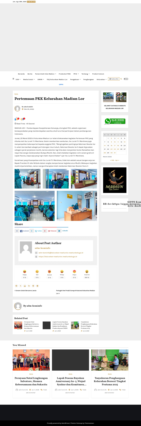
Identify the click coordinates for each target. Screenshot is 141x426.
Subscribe (114, 79)
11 (118, 142)
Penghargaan (88, 79)
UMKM (40, 79)
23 (111, 149)
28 (105, 153)
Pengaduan (74, 79)
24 (115, 149)
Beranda (21, 74)
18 (118, 145)
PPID (76, 74)
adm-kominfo (28, 107)
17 (114, 145)
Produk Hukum (98, 74)
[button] (13, 78)
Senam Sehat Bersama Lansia (25, 290)
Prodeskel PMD (65, 74)
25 (118, 149)
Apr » (117, 160)
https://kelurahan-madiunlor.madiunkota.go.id (58, 257)
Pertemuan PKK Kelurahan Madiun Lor (49, 99)
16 (111, 145)
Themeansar (89, 423)
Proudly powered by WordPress (58, 423)
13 (124, 142)
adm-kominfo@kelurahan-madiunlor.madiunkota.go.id (61, 253)
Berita (30, 74)
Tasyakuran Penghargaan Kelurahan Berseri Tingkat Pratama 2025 (110, 381)
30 (111, 153)
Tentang (85, 74)
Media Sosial (28, 79)
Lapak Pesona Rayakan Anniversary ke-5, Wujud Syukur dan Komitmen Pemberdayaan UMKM (70, 383)
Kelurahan (101, 79)
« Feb (112, 160)
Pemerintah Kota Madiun (45, 74)
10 (115, 142)
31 (114, 153)
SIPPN (61, 84)
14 (105, 145)
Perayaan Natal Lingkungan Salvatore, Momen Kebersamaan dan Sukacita (31, 381)
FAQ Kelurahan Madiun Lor (57, 79)
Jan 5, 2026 (57, 331)
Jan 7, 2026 (29, 331)
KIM (17, 79)
